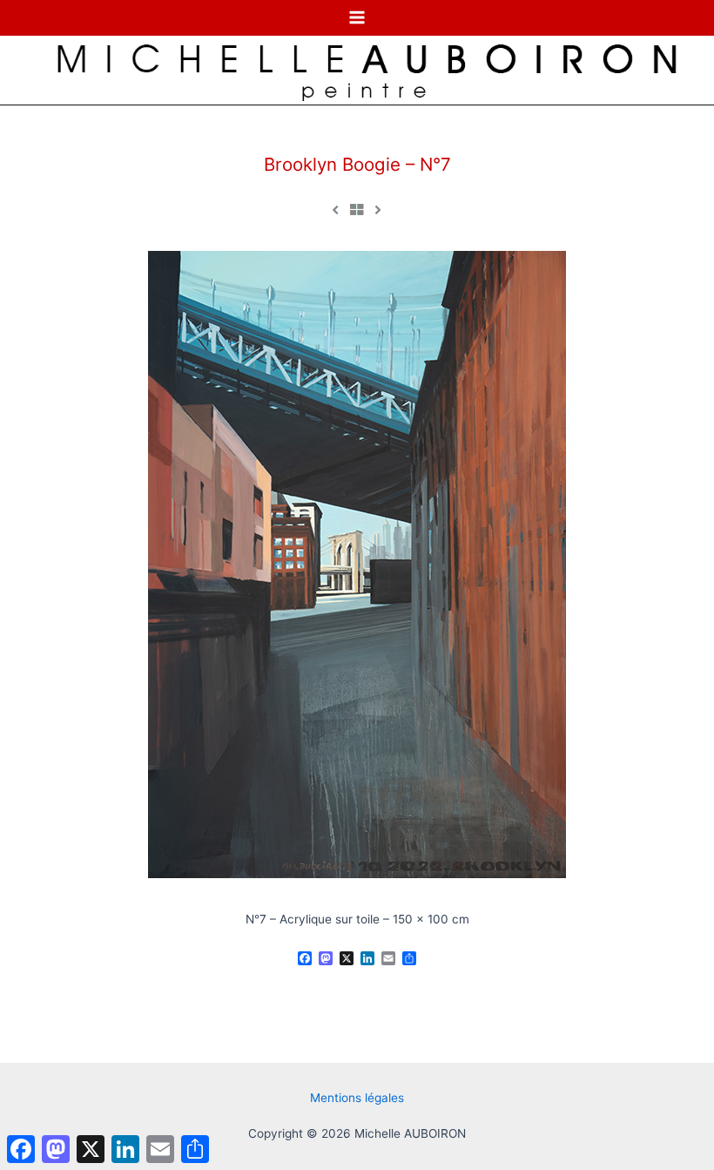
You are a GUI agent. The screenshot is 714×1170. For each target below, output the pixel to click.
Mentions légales (357, 1098)
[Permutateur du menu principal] (357, 18)
